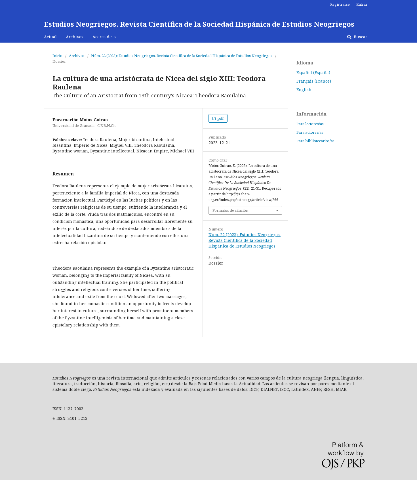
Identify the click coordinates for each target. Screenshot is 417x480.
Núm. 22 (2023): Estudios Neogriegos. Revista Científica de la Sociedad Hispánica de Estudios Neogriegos (181, 55)
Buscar (360, 36)
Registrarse (340, 4)
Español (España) (313, 72)
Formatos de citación (230, 210)
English (303, 89)
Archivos (74, 36)
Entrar (361, 4)
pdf (220, 118)
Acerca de (102, 36)
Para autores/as (309, 132)
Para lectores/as (310, 123)
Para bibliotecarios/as (315, 140)
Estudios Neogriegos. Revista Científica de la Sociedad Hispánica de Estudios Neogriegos (199, 24)
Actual (50, 36)
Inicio (57, 55)
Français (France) (313, 81)
